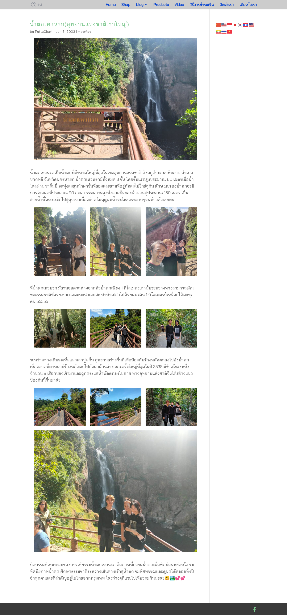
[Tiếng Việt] (229, 31)
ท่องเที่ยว (84, 32)
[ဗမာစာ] (218, 31)
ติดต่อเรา (227, 5)
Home (111, 5)
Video (179, 5)
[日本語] (235, 24)
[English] (224, 24)
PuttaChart (44, 32)
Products (161, 5)
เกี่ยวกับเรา (248, 5)
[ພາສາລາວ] (246, 24)
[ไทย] (224, 31)
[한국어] (240, 24)
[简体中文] (218, 24)
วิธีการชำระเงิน (202, 5)
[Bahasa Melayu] (251, 24)
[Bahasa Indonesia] (229, 24)
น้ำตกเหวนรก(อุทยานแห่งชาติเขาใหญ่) (79, 24)
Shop (125, 5)
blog (140, 5)
